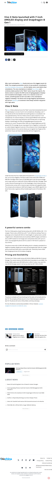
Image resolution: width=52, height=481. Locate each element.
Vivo (21, 83)
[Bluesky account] (22, 468)
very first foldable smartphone (14, 87)
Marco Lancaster (10, 24)
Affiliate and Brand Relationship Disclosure (44, 466)
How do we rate (48, 469)
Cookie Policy (48, 460)
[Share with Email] (12, 60)
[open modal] (47, 2)
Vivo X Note (35, 89)
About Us (42, 458)
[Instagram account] (26, 460)
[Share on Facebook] (6, 60)
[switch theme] (44, 2)
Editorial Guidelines (47, 463)
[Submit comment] (45, 349)
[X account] (18, 460)
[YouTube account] (33, 460)
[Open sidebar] (5, 2)
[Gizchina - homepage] (12, 2)
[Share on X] (9, 60)
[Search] (42, 2)
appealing (15, 100)
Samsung (19, 371)
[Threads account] (26, 468)
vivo (6, 329)
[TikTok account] (30, 460)
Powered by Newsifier (26, 477)
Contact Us (49, 458)
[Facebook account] (22, 460)
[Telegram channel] (30, 468)
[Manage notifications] (49, 478)
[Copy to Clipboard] (14, 60)
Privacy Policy (40, 460)
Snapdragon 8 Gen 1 (41, 175)
